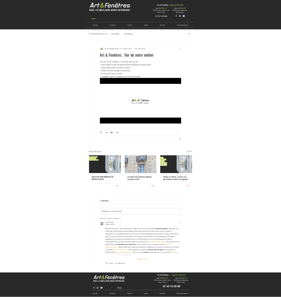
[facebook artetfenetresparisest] (94, 288)
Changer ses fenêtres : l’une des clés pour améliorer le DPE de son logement (175, 178)
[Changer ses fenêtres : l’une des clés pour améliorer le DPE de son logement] (176, 164)
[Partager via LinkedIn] (112, 132)
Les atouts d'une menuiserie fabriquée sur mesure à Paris (139, 178)
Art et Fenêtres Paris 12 (98, 34)
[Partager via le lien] (117, 132)
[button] (189, 34)
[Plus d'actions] (179, 48)
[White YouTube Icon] (183, 16)
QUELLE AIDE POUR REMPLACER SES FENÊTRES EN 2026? (103, 178)
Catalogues (128, 34)
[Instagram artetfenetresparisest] (97, 288)
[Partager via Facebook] (101, 132)
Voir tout (189, 151)
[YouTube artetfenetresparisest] (101, 288)
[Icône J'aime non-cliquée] (106, 263)
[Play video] (140, 101)
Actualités (115, 34)
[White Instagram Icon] (180, 16)
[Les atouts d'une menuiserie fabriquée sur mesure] (140, 164)
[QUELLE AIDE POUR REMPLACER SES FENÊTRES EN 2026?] (105, 164)
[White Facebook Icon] (176, 16)
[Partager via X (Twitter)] (106, 132)
